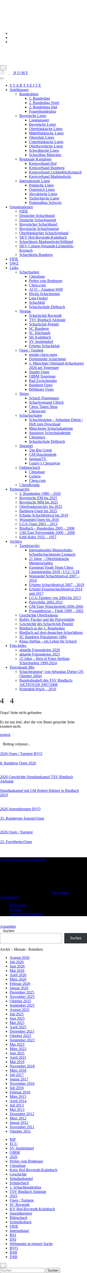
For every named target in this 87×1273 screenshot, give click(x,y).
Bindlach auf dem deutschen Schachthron (51, 632)
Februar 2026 (20, 984)
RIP (13, 1139)
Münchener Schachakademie (51, 428)
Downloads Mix (22, 667)
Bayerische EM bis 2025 (38, 498)
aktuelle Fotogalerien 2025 (39, 654)
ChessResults (29, 485)
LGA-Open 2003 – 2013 (38, 524)
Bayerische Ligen (32, 116)
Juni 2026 (17, 966)
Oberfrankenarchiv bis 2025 (40, 507)
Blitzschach (18, 1218)
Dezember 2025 (22, 992)
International (19, 1231)
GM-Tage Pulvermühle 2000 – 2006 (47, 533)
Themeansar (9, 897)
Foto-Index (18, 645)
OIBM (15, 1152)
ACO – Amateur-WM (46, 289)
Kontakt (16, 909)
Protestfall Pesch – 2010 (37, 689)
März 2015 (18, 1096)
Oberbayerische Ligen (46, 146)
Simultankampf (39, 777)
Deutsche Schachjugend (37, 220)
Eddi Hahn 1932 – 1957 (37, 537)
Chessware (37, 411)
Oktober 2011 (20, 1131)
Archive (16, 541)
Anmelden (8, 926)
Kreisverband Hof (43, 163)
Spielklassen (19, 90)
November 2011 (22, 1127)
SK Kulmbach (40, 337)
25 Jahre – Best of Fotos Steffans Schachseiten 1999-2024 (44, 661)
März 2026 (18, 979)
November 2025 (22, 997)
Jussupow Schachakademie (50, 433)
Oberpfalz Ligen (41, 137)
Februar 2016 (20, 1092)
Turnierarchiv (29, 546)
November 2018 (22, 1066)
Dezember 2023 (22, 1031)
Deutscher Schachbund (37, 216)
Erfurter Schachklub (44, 346)
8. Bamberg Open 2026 (18, 763)
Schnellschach (20, 1222)
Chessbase (37, 276)
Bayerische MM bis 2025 (38, 502)
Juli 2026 (17, 962)
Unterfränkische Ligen (46, 142)
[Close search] (3, 1265)
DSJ (13, 1239)
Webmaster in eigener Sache (31, 1244)
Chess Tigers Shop (43, 407)
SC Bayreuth (19, 1205)
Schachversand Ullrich (46, 402)
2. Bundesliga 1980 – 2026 (40, 493)
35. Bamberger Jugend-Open (22, 818)
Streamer (26, 446)
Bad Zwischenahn (43, 381)
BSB (13, 1252)
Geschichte (18, 777)
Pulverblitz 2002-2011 (46, 602)
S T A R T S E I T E (25, 85)
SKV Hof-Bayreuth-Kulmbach (43, 237)
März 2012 (18, 1118)
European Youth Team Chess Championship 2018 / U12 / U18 (54, 569)
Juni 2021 (17, 1053)
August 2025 (19, 1010)
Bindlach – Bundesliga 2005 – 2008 (46, 528)
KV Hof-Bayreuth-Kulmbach (32, 1209)
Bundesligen (28, 94)
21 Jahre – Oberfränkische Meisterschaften (49, 561)
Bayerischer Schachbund (38, 224)
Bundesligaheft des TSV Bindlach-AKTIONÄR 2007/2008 (46, 682)
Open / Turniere (31, 350)
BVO (38, 754)
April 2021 (18, 1057)
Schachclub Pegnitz (44, 324)
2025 (13, 1196)
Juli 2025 (17, 1014)
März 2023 (18, 1049)
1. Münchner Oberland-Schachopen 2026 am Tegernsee (56, 365)
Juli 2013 (17, 1105)
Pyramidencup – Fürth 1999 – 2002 (56, 611)
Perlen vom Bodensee (45, 281)
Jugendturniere (20, 809)
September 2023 (22, 1040)
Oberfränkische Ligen (45, 129)
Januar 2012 (19, 1123)
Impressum (18, 905)
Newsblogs (60, 893)
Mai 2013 (17, 1109)
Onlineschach (29, 467)
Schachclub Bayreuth (45, 315)
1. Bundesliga (39, 98)
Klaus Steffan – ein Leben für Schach (48, 641)
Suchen (8, 931)
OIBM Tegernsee (42, 376)
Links (14, 268)
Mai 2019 (17, 1062)
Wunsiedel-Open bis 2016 (39, 520)
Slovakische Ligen (43, 194)
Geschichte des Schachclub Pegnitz (46, 624)
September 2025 (22, 1005)
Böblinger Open (41, 389)
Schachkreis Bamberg (36, 255)
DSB (13, 1257)
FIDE (23, 211)
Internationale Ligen (34, 181)
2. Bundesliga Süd (43, 107)
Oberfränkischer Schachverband (43, 233)
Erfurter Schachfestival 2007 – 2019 (56, 585)
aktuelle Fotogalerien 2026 (39, 650)
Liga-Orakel (38, 298)
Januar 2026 (19, 988)
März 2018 (18, 1070)
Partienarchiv (20, 489)
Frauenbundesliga (42, 111)
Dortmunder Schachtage (47, 359)
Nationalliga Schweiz (45, 203)
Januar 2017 (19, 1079)
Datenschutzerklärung (26, 914)
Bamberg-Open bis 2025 (38, 511)
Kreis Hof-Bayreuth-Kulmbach (33, 1170)
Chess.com (37, 285)
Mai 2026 (17, 971)
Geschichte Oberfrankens (38, 615)
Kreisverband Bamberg (47, 168)
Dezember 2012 (22, 1114)
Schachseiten (29, 272)
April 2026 (18, 975)
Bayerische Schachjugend (39, 229)
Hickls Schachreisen (44, 294)
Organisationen (21, 207)
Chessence (37, 437)
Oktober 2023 (20, 1036)
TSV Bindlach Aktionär (47, 320)
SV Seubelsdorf (41, 341)
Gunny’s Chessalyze (44, 463)
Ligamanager (39, 120)
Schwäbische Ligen (44, 150)
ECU (14, 1144)
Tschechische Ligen (44, 198)
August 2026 (19, 957)
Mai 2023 (17, 1044)
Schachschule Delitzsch (47, 307)
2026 (4, 754)
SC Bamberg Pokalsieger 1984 (42, 637)
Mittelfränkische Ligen (46, 133)
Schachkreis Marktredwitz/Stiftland (46, 242)
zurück (5, 735)
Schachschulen (30, 415)
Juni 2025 (17, 1018)
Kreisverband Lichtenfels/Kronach (55, 172)
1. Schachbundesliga (25, 1187)
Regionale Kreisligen (35, 159)
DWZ (14, 263)
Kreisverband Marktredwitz (50, 176)
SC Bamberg (39, 328)
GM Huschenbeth (42, 454)
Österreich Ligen (42, 189)
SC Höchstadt (39, 333)
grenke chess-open (43, 355)
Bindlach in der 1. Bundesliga (42, 628)
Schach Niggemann (44, 398)
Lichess (35, 476)
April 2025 (18, 1027)
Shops (24, 394)
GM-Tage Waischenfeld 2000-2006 (56, 606)
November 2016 (22, 1083)
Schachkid (37, 302)
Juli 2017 (17, 1075)
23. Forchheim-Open (16, 842)
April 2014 (18, 1101)
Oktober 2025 (20, 1001)
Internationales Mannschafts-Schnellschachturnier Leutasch (52, 552)
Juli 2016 (17, 1088)
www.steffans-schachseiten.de (26, 50)
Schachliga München (45, 155)
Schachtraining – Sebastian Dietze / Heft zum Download (56, 422)
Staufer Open (39, 372)
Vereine (25, 311)
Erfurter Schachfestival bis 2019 (43, 515)
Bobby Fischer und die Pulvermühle (46, 619)
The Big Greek (40, 450)
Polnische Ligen (41, 185)
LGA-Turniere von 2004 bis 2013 (55, 598)
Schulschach (19, 1183)
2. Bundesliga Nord (44, 103)
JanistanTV (37, 459)
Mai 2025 (17, 1023)
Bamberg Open (40, 385)
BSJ (13, 1235)
